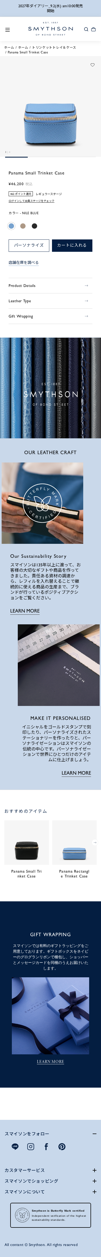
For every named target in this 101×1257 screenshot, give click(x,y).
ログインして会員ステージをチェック (31, 200)
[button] (86, 29)
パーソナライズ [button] (29, 245)
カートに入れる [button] (72, 245)
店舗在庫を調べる (24, 262)
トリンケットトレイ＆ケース (54, 47)
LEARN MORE (25, 611)
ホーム (9, 47)
